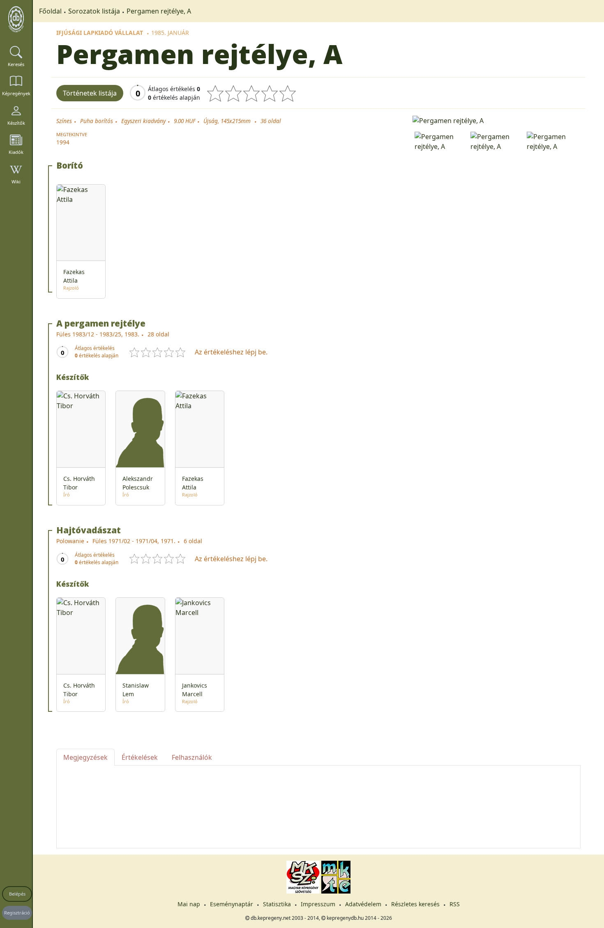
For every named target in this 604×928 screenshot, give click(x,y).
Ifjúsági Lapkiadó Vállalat (99, 33)
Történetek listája (90, 93)
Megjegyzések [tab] (85, 757)
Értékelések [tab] (140, 757)
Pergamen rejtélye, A (159, 11)
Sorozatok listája (94, 11)
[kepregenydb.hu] (16, 19)
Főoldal (50, 11)
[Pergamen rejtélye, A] (497, 119)
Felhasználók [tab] (192, 757)
